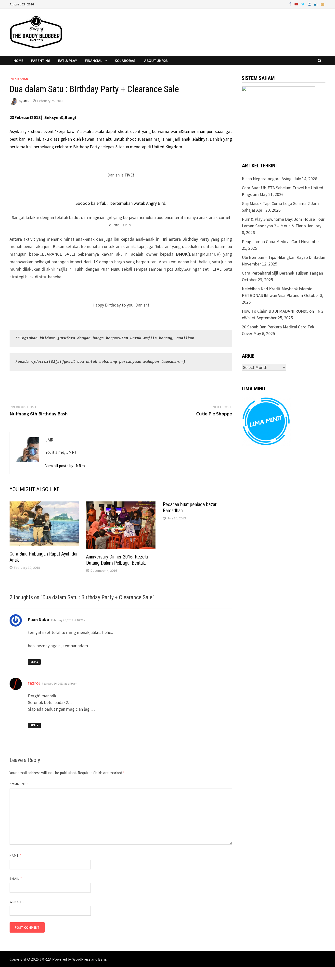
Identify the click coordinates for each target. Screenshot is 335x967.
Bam (102, 959)
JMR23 (45, 959)
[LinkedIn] (316, 4)
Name (15, 855)
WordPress (81, 959)
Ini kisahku (19, 78)
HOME (18, 60)
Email (16, 878)
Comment (19, 784)
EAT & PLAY (67, 60)
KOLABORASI (125, 60)
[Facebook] (290, 4)
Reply (34, 662)
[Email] (322, 4)
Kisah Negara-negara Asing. (267, 178)
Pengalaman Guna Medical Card (271, 241)
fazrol (34, 683)
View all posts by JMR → (65, 465)
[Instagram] (310, 4)
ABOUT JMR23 (156, 60)
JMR (26, 101)
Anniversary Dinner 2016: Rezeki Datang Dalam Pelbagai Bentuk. (117, 560)
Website (17, 901)
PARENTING (40, 60)
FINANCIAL (93, 60)
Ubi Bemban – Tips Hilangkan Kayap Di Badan (283, 257)
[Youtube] (296, 4)
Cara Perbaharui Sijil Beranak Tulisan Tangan (282, 273)
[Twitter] (303, 4)
